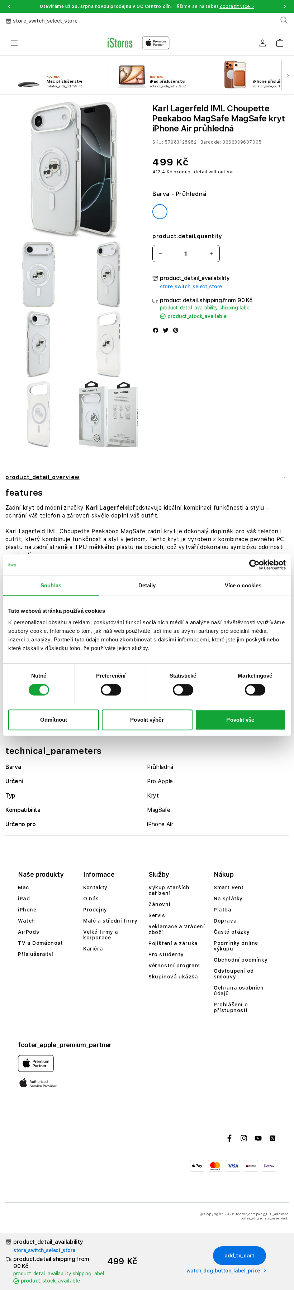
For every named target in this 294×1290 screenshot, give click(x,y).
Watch (26, 921)
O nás (91, 898)
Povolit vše (240, 720)
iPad (24, 898)
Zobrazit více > (236, 6)
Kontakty (95, 887)
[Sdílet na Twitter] (165, 331)
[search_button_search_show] (284, 20)
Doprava (225, 921)
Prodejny (95, 910)
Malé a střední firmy (110, 921)
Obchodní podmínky (240, 960)
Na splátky (228, 898)
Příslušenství (35, 954)
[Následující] (287, 75)
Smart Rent (229, 887)
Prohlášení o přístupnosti (231, 1007)
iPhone (27, 910)
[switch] (111, 689)
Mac (23, 887)
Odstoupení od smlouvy (234, 973)
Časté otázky (232, 932)
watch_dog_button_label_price (223, 1271)
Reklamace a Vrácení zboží (176, 929)
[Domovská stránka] (139, 43)
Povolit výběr (146, 720)
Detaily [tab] (147, 585)
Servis (156, 915)
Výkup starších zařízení (168, 890)
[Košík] (279, 40)
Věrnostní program (173, 965)
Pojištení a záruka (173, 943)
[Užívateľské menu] (262, 43)
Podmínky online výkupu (236, 946)
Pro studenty (166, 954)
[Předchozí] (6, 75)
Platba (223, 910)
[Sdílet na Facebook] (155, 331)
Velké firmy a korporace (100, 934)
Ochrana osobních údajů (239, 990)
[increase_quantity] (211, 253)
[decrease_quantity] (160, 253)
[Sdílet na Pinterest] (175, 331)
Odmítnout (53, 720)
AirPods (28, 932)
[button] (9, 6)
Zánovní (159, 904)
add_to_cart (239, 1255)
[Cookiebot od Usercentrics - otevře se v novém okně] (254, 564)
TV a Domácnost (40, 943)
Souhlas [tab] (51, 585)
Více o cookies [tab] (243, 585)
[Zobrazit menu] (14, 43)
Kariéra (93, 949)
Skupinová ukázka (173, 976)
